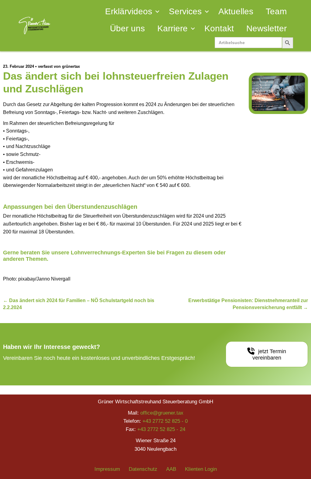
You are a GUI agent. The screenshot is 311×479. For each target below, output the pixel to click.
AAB (171, 469)
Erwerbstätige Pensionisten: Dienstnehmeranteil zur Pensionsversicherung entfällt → (248, 304)
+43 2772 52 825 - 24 (161, 429)
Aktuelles (235, 11)
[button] (157, 11)
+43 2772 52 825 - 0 (165, 421)
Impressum (107, 469)
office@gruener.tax (161, 413)
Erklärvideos (128, 11)
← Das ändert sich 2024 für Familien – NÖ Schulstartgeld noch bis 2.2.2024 (78, 304)
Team (276, 11)
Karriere (172, 28)
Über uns (127, 28)
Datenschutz (143, 469)
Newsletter (266, 28)
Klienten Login (201, 469)
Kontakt (219, 28)
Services (185, 11)
